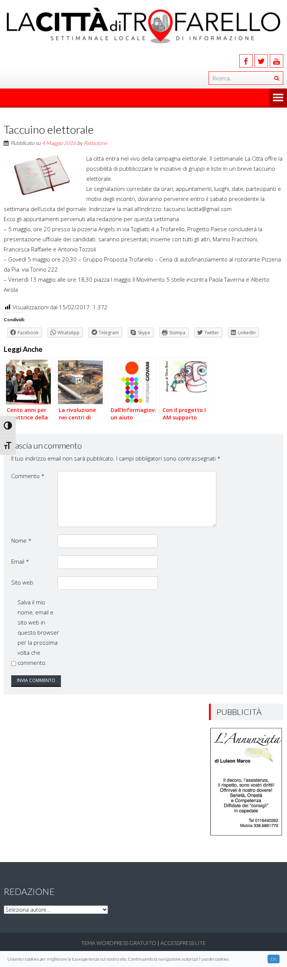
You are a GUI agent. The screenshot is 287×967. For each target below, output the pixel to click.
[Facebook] (246, 61)
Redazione (95, 143)
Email (20, 561)
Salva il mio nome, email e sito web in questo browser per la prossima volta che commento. (38, 632)
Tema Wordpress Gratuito (118, 943)
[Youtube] (276, 61)
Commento (27, 476)
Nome (21, 540)
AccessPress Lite (183, 943)
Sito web (22, 582)
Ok (274, 959)
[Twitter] (261, 61)
